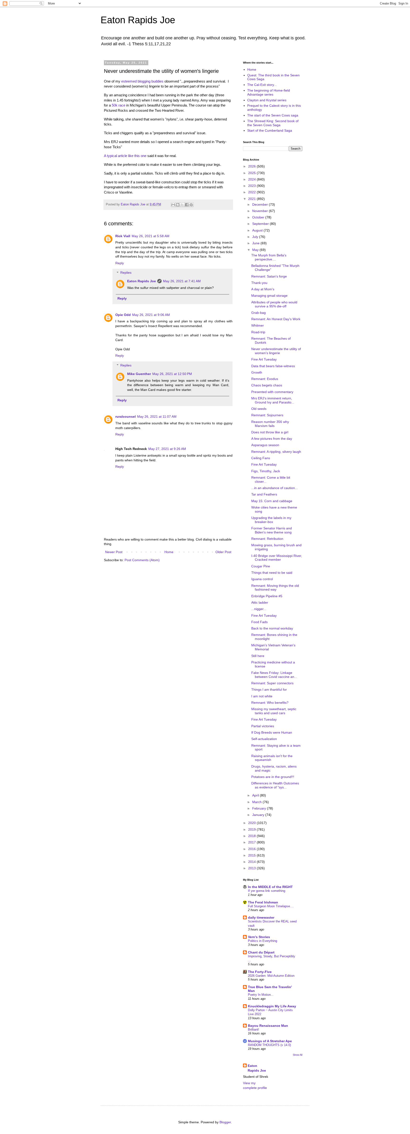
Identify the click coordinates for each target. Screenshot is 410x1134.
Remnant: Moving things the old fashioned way (275, 588)
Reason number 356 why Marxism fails (270, 424)
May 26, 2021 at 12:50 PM (172, 374)
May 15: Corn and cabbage (271, 501)
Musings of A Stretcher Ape (270, 1041)
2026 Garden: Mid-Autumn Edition (271, 975)
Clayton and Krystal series (266, 100)
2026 (252, 166)
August (258, 230)
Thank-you (259, 283)
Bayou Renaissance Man (268, 1026)
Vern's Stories (259, 937)
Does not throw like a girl (269, 432)
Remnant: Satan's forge (269, 276)
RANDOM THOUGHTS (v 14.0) (269, 1045)
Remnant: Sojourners (267, 415)
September (261, 224)
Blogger (225, 1122)
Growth (256, 372)
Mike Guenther (139, 374)
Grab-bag (258, 313)
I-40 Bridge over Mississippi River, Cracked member (276, 558)
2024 (252, 179)
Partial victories (262, 726)
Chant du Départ (261, 952)
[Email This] (173, 204)
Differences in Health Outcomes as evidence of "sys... (275, 785)
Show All (297, 1054)
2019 (252, 829)
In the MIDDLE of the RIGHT (270, 887)
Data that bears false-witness (273, 366)
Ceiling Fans (260, 458)
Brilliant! (253, 1029)
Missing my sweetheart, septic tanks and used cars (273, 711)
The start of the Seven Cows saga (272, 115)
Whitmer (257, 325)
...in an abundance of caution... (274, 488)
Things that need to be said (271, 572)
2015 (252, 855)
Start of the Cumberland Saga (269, 130)
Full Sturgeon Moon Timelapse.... (271, 906)
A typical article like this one (125, 156)
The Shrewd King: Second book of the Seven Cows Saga (272, 123)
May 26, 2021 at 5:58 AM (150, 236)
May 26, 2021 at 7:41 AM (182, 281)
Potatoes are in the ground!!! (272, 777)
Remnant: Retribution (267, 539)
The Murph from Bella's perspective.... (268, 257)
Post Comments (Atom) (142, 560)
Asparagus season (265, 445)
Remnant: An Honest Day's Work (275, 319)
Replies (125, 273)
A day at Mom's (262, 289)
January (258, 815)
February (259, 808)
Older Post (223, 552)
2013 (252, 868)
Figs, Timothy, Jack (265, 471)
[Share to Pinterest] (191, 204)
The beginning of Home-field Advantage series (268, 92)
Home (168, 552)
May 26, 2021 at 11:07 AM (157, 416)
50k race (118, 105)
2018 (252, 836)
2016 (252, 849)
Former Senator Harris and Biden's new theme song (271, 530)
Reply (119, 263)
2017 (252, 842)
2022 (252, 192)
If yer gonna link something (266, 891)
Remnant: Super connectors (272, 683)
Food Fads (259, 622)
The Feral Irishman (263, 902)
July (255, 237)
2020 (252, 823)
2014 (252, 862)
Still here (257, 656)
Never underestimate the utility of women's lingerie (276, 351)
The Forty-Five (260, 972)
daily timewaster (261, 917)
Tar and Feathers (264, 494)
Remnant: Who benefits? (270, 702)
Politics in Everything (262, 941)
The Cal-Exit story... (262, 85)
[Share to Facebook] (186, 204)
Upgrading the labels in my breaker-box (271, 520)
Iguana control (262, 579)
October (258, 217)
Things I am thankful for (269, 689)
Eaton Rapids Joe (138, 20)
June (256, 243)
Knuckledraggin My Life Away (272, 1006)
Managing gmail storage (269, 295)
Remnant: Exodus (264, 379)
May (256, 250)
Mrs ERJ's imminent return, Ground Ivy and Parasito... (272, 400)
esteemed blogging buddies (142, 81)
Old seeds (258, 409)
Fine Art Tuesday (264, 359)
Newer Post (113, 552)
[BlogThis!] (177, 204)
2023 (252, 186)
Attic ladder (259, 602)
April (256, 795)
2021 (252, 199)
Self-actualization (264, 739)
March (257, 802)
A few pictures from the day (271, 438)
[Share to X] (182, 204)
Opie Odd (123, 315)
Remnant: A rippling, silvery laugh (276, 452)
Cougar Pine (260, 566)
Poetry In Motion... (261, 994)
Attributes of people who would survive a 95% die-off (274, 304)
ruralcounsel (125, 416)
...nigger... (258, 609)
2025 (252, 173)
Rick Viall (122, 236)
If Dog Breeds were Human (271, 732)
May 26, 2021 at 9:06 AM (151, 315)
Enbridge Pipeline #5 (266, 596)
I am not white (261, 696)
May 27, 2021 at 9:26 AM (167, 449)
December (260, 204)
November (260, 211)
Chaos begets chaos (266, 385)
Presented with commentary (272, 392)
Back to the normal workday (272, 628)
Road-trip (258, 332)
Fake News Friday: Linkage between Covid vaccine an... (274, 675)
